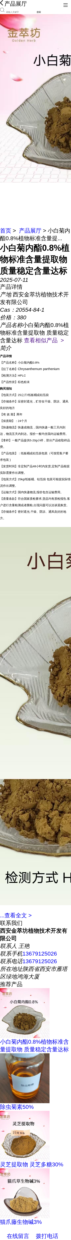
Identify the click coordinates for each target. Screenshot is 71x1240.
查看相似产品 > (44, 340)
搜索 (39, 12)
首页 (5, 230)
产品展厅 (30, 230)
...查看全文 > (16, 915)
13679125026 (39, 953)
